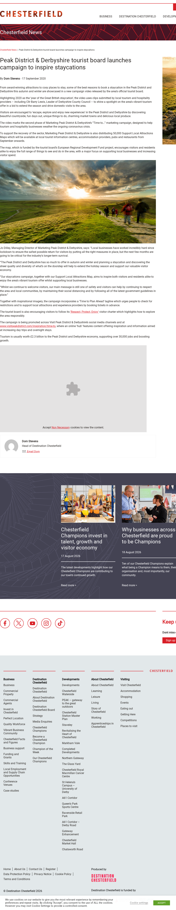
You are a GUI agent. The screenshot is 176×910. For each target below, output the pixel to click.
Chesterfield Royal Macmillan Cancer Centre (73, 773)
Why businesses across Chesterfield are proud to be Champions (148, 536)
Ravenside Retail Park (72, 814)
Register (51, 869)
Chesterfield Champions (40, 729)
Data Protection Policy (16, 874)
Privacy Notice (42, 874)
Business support (13, 748)
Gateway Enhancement (70, 832)
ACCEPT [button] (162, 903)
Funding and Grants (11, 756)
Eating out (126, 708)
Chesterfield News (8, 50)
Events (124, 702)
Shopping (126, 696)
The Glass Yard (71, 764)
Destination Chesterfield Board (44, 708)
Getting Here (127, 714)
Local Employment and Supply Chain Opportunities (14, 772)
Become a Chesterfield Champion (40, 740)
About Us (19, 869)
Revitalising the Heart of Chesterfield (71, 734)
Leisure (95, 696)
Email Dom (33, 451)
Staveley (67, 725)
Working (96, 717)
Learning (96, 691)
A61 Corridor (69, 797)
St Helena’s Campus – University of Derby (69, 787)
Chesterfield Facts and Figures (14, 741)
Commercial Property (10, 692)
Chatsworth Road (72, 849)
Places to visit (128, 726)
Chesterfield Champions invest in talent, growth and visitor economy (84, 539)
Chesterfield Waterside (69, 692)
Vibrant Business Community (13, 731)
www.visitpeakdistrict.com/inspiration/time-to (28, 326)
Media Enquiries (42, 721)
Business (106, 16)
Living (95, 702)
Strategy (38, 715)
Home (7, 869)
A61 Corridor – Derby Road (71, 823)
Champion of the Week (43, 750)
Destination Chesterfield (31, 14)
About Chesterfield (102, 685)
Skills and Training (14, 763)
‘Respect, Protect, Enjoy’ (84, 311)
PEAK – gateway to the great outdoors (72, 703)
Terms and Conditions (16, 879)
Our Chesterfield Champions (42, 759)
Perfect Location (13, 718)
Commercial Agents (10, 701)
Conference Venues (10, 783)
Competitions (128, 720)
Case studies (11, 790)
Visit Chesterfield (130, 685)
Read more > (68, 585)
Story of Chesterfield (98, 710)
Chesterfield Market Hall (69, 842)
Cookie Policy (63, 874)
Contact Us (35, 869)
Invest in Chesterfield (10, 711)
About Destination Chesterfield (43, 699)
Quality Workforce (14, 724)
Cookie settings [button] (139, 902)
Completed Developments (70, 750)
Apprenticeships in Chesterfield (102, 725)
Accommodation (130, 691)
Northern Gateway (73, 758)
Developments (70, 685)
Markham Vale (71, 743)
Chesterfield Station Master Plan (71, 716)
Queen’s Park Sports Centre (70, 805)
